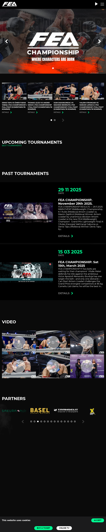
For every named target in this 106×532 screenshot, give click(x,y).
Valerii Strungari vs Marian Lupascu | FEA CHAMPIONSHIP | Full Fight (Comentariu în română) (91, 106)
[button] (53, 68)
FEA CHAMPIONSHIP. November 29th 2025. (75, 202)
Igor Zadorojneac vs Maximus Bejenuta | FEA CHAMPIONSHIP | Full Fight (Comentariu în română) (66, 106)
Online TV (64, 528)
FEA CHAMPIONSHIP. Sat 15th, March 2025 (78, 264)
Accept (97, 520)
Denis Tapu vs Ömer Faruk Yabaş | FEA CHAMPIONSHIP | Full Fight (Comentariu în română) (14, 106)
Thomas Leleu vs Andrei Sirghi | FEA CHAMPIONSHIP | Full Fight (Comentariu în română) (40, 106)
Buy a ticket (43, 528)
